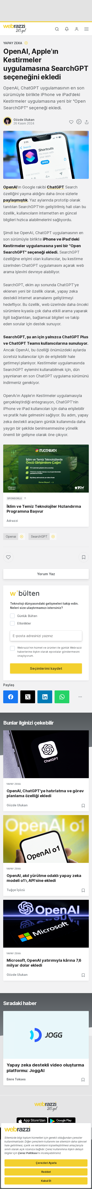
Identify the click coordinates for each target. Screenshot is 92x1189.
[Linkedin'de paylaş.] (46, 696)
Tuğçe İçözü (16, 890)
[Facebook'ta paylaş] (11, 696)
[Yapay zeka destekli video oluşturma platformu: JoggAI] (46, 1035)
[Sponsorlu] (46, 469)
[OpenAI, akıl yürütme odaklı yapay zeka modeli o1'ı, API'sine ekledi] (46, 839)
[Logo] (14, 28)
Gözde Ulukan (17, 805)
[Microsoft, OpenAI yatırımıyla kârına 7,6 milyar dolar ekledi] (46, 924)
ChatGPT (55, 187)
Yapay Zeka (12, 43)
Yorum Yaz (46, 574)
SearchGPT (39, 536)
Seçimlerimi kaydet (46, 668)
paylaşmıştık (15, 200)
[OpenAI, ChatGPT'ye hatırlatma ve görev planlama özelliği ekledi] (46, 754)
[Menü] (86, 30)
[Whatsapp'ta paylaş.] (63, 696)
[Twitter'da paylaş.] (28, 696)
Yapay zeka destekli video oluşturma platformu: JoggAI (45, 1067)
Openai (11, 536)
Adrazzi (12, 520)
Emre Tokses (16, 1079)
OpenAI (10, 187)
